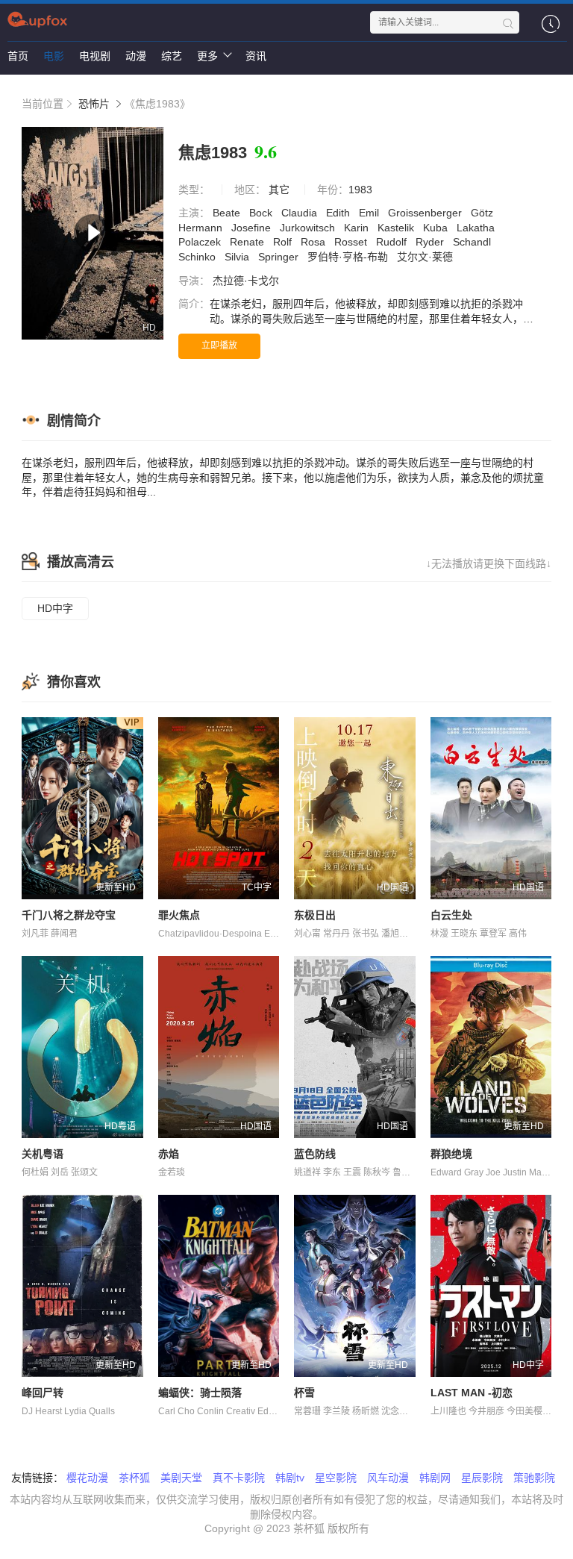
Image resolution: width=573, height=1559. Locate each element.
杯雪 (304, 1393)
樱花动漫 (87, 1478)
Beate (228, 213)
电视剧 (94, 56)
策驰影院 (534, 1478)
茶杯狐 (134, 1478)
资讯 (255, 56)
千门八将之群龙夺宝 (69, 915)
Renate (248, 242)
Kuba (437, 228)
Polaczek (201, 242)
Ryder (431, 242)
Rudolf (393, 242)
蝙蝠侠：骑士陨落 (200, 1393)
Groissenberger (426, 213)
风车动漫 (388, 1478)
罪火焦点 (179, 915)
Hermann (201, 228)
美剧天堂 (181, 1478)
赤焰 (168, 1154)
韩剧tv (289, 1478)
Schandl (473, 242)
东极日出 (315, 915)
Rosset (352, 242)
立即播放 (219, 345)
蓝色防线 (315, 1154)
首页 (17, 56)
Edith (339, 213)
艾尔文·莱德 (426, 257)
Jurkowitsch (309, 228)
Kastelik (397, 228)
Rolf (284, 242)
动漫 (135, 56)
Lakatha (477, 228)
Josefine (252, 228)
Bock (262, 213)
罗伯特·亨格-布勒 (349, 257)
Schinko (198, 257)
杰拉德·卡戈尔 (247, 281)
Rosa (314, 242)
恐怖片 (94, 104)
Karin (358, 228)
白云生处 (451, 915)
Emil (370, 213)
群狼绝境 (451, 1154)
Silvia (238, 257)
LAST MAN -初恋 (471, 1393)
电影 (53, 56)
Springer (279, 257)
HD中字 (55, 608)
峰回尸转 (42, 1393)
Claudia (300, 213)
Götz (483, 213)
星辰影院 (482, 1478)
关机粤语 (42, 1154)
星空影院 (336, 1478)
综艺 (171, 56)
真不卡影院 (239, 1478)
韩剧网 (435, 1478)
